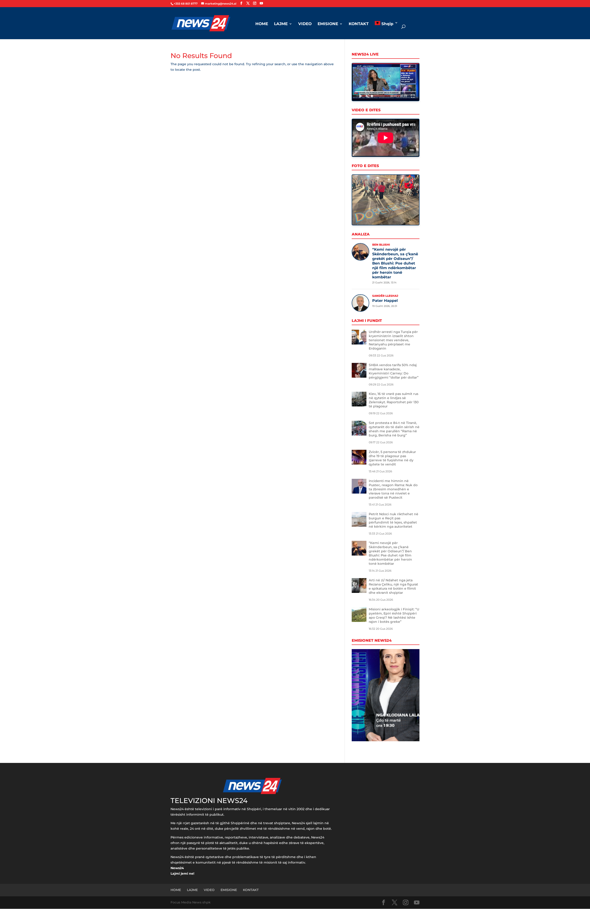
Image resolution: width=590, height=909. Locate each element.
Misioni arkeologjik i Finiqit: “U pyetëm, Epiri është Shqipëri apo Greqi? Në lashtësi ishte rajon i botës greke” (394, 615)
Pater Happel (385, 300)
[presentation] (357, 699)
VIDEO (305, 24)
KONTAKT (359, 24)
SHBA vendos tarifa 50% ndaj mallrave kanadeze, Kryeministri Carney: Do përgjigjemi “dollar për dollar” (394, 371)
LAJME (281, 24)
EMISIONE (328, 24)
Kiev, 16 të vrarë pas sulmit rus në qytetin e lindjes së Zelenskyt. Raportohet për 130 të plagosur (394, 400)
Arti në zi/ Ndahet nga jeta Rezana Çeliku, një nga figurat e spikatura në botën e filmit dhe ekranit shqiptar (393, 586)
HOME (261, 24)
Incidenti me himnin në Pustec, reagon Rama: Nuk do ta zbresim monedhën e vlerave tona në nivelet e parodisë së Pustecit (393, 489)
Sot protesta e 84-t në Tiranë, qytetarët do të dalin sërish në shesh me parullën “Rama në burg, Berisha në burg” (394, 429)
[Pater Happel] (360, 303)
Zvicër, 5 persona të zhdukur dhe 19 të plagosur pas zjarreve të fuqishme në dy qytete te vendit (392, 458)
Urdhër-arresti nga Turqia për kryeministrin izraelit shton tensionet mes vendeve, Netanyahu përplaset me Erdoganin (393, 340)
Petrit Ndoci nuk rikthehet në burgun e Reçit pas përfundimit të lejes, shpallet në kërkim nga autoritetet (393, 520)
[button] (365, 746)
